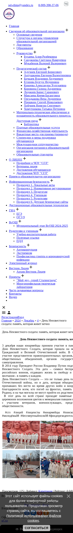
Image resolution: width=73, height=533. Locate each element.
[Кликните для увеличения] (21, 447)
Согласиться (36, 528)
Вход (21, 317)
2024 (18, 320)
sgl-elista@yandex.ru (20, 5)
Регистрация (9, 317)
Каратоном (45, 491)
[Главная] (8, 19)
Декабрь (29, 320)
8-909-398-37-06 (48, 5)
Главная (6, 320)
